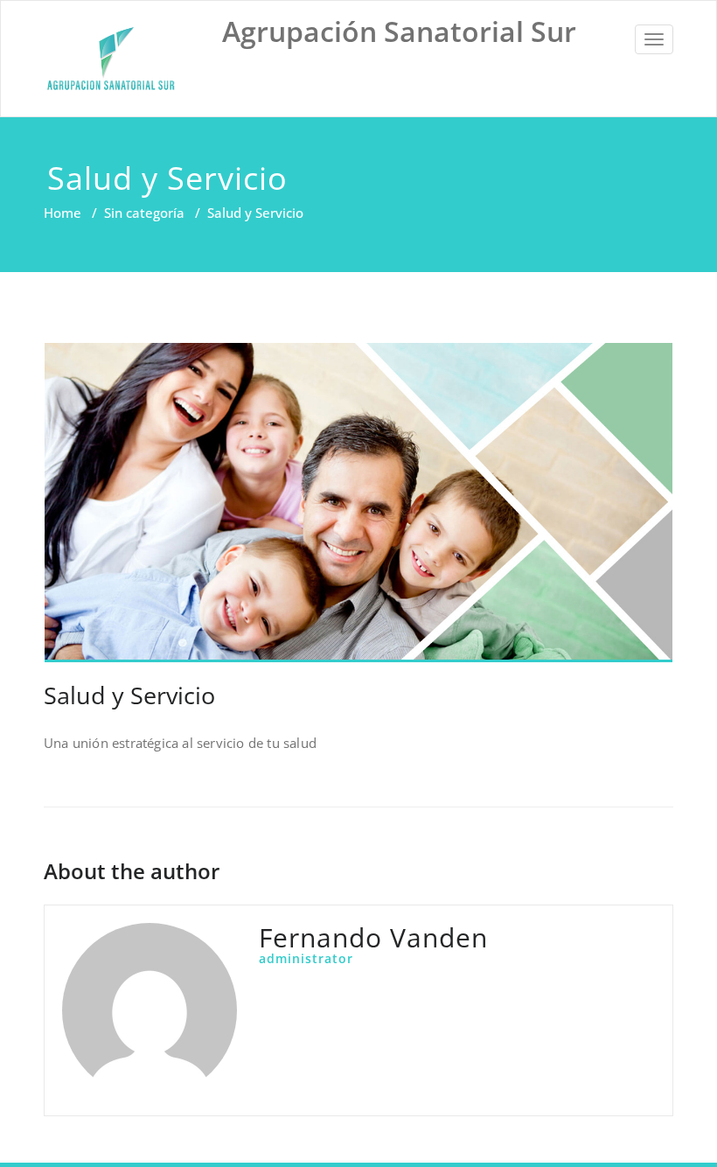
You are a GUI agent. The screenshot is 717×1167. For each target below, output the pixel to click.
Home (62, 212)
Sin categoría (144, 212)
